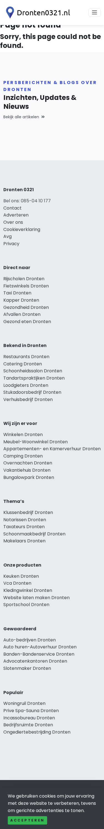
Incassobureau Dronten (29, 718)
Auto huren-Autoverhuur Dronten (40, 647)
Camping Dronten (23, 456)
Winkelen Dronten (23, 434)
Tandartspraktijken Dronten (34, 378)
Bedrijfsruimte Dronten (28, 725)
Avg (7, 236)
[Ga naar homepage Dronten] (36, 12)
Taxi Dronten (17, 293)
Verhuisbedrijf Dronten (28, 399)
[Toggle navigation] (94, 12)
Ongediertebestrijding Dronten (36, 732)
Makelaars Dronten (24, 541)
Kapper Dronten (21, 300)
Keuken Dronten (21, 576)
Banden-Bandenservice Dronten (38, 654)
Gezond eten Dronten (27, 321)
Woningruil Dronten (24, 703)
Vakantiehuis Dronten (26, 470)
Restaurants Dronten (26, 356)
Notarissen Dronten (24, 519)
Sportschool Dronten (26, 604)
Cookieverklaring (21, 229)
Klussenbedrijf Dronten (28, 512)
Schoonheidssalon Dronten (32, 371)
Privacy (11, 243)
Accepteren (27, 820)
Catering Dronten (22, 364)
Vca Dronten (17, 583)
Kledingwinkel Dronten (27, 590)
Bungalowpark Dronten (28, 477)
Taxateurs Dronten (24, 526)
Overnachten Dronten (27, 463)
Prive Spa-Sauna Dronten (31, 710)
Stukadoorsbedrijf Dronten (32, 392)
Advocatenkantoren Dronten (35, 661)
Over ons (13, 222)
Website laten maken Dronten (36, 597)
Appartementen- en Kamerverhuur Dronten (52, 449)
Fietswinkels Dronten (26, 286)
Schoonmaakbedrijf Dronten (34, 534)
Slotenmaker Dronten (27, 668)
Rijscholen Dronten (23, 278)
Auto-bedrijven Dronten (29, 640)
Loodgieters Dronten (25, 385)
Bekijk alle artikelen (21, 117)
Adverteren (16, 215)
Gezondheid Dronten (26, 307)
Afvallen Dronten (21, 314)
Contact (12, 208)
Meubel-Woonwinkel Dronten (35, 442)
